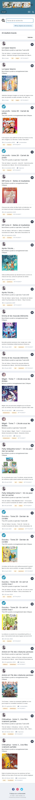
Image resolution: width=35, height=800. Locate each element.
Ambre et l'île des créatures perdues (17, 652)
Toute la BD (25, 50)
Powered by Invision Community (17, 797)
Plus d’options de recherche (24, 25)
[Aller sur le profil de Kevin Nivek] (4, 43)
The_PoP (4, 115)
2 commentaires (21, 778)
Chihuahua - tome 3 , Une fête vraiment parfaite (15, 720)
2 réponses (20, 731)
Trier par (29, 37)
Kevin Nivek (5, 50)
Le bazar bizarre (9, 48)
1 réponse (21, 168)
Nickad (4, 383)
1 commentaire (22, 142)
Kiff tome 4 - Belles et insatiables (16, 181)
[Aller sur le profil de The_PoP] (4, 107)
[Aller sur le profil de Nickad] (4, 374)
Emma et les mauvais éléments (15, 316)
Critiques (4, 73)
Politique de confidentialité (17, 793)
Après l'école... (8, 248)
